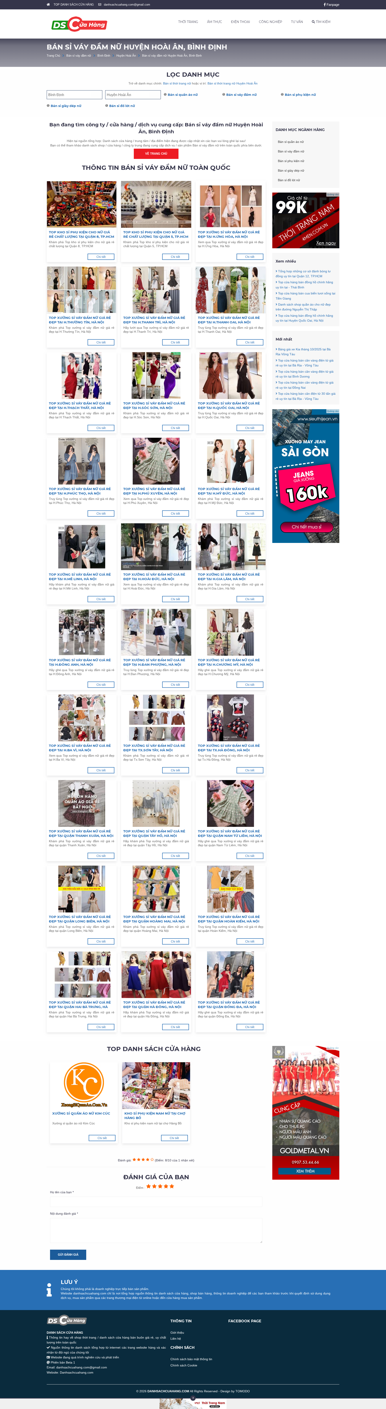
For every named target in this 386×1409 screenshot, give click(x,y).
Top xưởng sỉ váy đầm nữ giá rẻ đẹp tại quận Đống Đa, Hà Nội (229, 1004)
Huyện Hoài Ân (126, 55)
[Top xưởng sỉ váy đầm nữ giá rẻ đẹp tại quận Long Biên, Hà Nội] (82, 889)
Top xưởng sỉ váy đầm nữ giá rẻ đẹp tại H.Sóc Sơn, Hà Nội (154, 405)
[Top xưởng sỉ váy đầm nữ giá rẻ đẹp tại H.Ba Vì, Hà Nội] (82, 717)
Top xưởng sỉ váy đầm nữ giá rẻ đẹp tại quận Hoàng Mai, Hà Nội (154, 919)
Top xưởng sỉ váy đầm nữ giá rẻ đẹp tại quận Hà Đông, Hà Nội (154, 1004)
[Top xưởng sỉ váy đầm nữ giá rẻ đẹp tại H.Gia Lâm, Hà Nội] (231, 546)
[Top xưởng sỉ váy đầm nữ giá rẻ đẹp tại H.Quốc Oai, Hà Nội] (231, 375)
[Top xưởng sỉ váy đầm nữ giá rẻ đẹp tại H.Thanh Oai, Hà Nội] (231, 290)
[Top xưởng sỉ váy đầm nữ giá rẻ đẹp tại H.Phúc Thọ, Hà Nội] (82, 461)
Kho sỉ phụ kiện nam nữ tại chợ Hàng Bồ (154, 1115)
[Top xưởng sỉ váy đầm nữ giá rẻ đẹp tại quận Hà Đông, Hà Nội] (156, 974)
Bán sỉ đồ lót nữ (122, 106)
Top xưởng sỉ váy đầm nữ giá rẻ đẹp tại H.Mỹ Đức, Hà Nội (229, 491)
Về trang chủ (156, 153)
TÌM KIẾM (322, 22)
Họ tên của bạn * (62, 1192)
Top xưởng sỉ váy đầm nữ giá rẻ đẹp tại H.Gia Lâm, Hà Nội (229, 576)
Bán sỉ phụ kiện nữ (300, 95)
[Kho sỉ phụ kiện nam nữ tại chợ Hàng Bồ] (156, 1085)
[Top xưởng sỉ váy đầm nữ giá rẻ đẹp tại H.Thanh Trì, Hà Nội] (156, 290)
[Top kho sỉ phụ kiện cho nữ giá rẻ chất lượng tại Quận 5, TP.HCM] (156, 204)
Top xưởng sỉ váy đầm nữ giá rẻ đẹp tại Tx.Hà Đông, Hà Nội (229, 748)
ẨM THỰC (214, 22)
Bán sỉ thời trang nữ (177, 83)
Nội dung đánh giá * (64, 1213)
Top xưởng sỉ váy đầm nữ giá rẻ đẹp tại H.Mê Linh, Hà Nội (80, 576)
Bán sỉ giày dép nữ (66, 106)
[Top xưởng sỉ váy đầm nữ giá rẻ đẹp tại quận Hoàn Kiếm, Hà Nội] (231, 889)
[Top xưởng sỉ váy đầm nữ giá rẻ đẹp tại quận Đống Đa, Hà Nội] (231, 974)
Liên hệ (175, 1338)
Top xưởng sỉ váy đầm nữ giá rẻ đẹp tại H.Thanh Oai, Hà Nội (229, 320)
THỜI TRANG (188, 22)
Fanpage (332, 4)
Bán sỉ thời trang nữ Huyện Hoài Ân (233, 83)
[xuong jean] (305, 542)
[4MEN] (305, 247)
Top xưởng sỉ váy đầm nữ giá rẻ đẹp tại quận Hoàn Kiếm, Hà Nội (229, 919)
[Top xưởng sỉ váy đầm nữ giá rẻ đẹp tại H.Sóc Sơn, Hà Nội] (156, 375)
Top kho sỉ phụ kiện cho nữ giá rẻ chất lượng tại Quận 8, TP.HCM (81, 234)
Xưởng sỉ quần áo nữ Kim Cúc (81, 1113)
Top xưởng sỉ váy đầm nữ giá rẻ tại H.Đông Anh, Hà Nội (80, 662)
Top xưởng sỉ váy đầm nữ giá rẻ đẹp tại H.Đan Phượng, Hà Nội (154, 662)
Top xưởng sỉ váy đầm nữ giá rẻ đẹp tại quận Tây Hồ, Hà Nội (154, 833)
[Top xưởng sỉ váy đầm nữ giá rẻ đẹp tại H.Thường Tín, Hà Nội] (82, 290)
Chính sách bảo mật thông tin (191, 1359)
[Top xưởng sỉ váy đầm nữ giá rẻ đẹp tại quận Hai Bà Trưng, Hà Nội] (82, 974)
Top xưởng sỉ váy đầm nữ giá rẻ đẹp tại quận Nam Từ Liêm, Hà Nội (230, 833)
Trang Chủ (53, 55)
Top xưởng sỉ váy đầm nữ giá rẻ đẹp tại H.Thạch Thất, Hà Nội (80, 405)
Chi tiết (101, 257)
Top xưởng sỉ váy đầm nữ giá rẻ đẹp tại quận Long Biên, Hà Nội (80, 919)
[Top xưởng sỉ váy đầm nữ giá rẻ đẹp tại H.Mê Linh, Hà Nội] (82, 546)
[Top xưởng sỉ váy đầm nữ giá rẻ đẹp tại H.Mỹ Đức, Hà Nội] (231, 461)
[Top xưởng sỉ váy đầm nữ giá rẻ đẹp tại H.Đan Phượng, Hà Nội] (156, 632)
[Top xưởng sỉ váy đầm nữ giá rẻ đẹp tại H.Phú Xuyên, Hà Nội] (156, 461)
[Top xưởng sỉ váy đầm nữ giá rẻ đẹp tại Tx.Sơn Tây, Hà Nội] (156, 717)
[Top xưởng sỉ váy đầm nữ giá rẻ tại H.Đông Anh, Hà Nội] (82, 632)
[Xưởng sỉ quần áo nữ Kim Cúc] (84, 1085)
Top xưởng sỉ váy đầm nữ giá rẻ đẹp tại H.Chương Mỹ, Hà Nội (229, 662)
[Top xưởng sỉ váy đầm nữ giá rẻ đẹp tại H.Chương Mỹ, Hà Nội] (231, 632)
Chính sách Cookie (183, 1365)
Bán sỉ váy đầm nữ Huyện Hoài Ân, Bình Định (172, 55)
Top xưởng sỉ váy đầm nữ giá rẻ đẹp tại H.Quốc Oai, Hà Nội (229, 405)
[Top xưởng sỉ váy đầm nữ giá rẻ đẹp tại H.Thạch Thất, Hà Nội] (82, 375)
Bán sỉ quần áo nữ (183, 95)
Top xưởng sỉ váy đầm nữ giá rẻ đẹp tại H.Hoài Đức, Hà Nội (154, 576)
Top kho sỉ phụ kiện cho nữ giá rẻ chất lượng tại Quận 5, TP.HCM (155, 234)
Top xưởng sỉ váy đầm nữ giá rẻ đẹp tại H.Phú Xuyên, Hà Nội (154, 491)
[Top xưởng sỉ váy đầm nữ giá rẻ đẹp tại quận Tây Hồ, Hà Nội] (156, 803)
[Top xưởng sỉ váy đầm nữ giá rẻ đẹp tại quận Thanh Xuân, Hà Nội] (82, 803)
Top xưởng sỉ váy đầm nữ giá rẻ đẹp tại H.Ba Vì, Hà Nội (80, 748)
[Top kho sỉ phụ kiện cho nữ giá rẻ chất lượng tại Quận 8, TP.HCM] (82, 204)
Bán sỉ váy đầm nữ (78, 55)
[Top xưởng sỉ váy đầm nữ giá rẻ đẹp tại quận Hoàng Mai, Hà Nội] (156, 889)
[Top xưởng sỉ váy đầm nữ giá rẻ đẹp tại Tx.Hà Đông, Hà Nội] (231, 717)
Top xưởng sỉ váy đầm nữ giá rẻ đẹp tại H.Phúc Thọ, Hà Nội (80, 491)
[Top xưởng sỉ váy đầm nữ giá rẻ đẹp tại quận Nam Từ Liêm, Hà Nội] (231, 803)
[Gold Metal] (305, 1178)
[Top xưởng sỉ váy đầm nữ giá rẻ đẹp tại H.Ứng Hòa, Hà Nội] (231, 204)
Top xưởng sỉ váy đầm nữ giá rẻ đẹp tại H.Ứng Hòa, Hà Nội (229, 234)
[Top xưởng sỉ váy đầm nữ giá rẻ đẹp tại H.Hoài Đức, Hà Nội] (156, 546)
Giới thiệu (177, 1332)
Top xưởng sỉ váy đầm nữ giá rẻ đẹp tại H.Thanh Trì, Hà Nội (154, 320)
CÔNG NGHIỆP (270, 22)
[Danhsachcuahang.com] (79, 24)
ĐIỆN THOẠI (240, 22)
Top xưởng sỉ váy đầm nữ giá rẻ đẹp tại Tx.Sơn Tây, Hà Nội (154, 748)
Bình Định (103, 55)
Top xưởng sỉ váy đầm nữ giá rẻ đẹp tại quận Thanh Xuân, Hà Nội (81, 833)
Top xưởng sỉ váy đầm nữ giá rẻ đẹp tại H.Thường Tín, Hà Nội (80, 320)
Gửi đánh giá (68, 1254)
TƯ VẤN (297, 22)
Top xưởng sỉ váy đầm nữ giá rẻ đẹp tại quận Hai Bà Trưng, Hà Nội (80, 1004)
